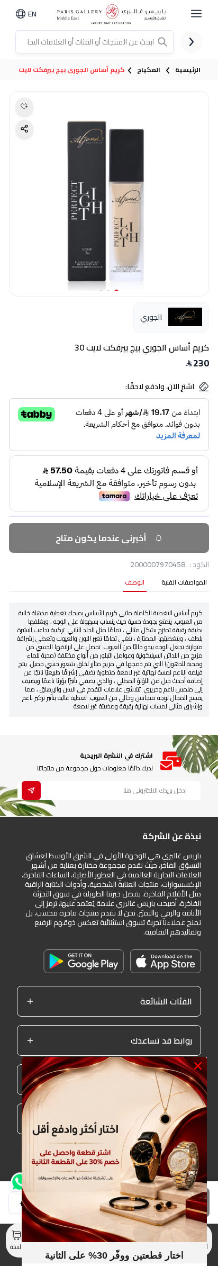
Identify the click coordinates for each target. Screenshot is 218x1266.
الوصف (134, 583)
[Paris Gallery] (113, 14)
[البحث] (163, 42)
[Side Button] (196, 13)
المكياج (148, 70)
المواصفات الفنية (184, 583)
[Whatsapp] (19, 1186)
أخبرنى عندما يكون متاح (101, 538)
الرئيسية (188, 70)
